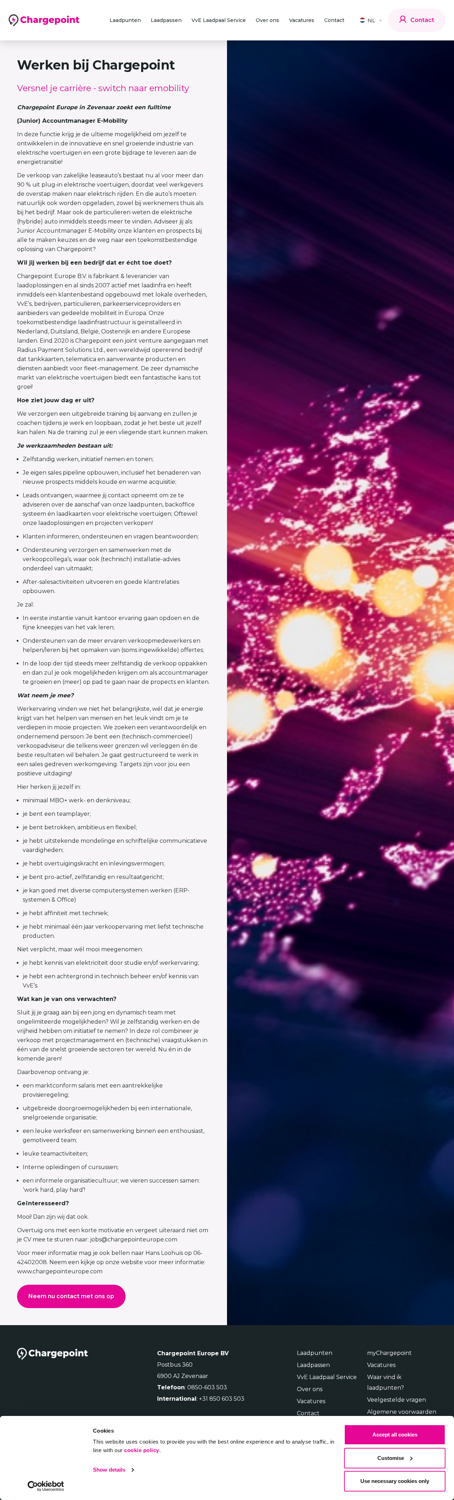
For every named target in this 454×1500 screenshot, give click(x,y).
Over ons (267, 20)
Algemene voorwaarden (401, 1411)
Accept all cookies (394, 1435)
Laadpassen (166, 20)
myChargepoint (389, 1353)
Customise (390, 1458)
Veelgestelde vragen (396, 1399)
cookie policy (141, 1450)
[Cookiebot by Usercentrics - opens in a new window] (46, 1486)
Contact (334, 20)
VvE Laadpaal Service (219, 20)
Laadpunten (125, 20)
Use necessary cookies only (394, 1481)
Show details (109, 1470)
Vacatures (301, 20)
